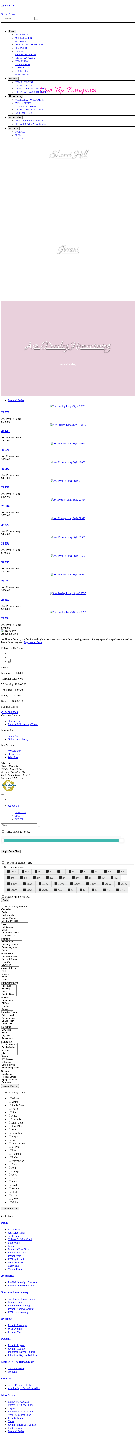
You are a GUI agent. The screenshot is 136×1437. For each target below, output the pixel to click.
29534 (5, 506)
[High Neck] (9, 1035)
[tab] (71, 805)
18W (45, 883)
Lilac (14, 1140)
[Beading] (8, 988)
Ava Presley (14, 1229)
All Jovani (13, 1236)
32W (29, 889)
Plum (14, 1164)
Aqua (14, 1115)
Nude (14, 1181)
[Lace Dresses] (10, 935)
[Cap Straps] (9, 1074)
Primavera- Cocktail (18, 1401)
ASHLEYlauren (16, 1232)
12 (109, 871)
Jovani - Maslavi (16, 1332)
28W (124, 883)
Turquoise (16, 1119)
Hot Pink (16, 1153)
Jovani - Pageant (16, 1345)
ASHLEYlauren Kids (19, 1385)
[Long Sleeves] (11, 1065)
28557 (5, 599)
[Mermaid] (9, 1050)
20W (61, 883)
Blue (13, 1129)
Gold (14, 1185)
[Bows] (8, 991)
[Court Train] (8, 1023)
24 (64, 877)
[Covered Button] (10, 956)
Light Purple (18, 1143)
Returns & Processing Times (23, 724)
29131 (5, 487)
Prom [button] (4, 1222)
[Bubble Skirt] (11, 942)
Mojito (14, 1101)
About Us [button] (13, 805)
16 (12, 877)
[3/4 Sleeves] (11, 1062)
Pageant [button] (5, 1338)
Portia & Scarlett (16, 1262)
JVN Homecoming (18, 1312)
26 (77, 877)
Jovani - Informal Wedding (22, 1424)
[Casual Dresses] (14, 918)
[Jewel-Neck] (9, 1038)
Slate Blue (16, 1126)
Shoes (11, 1421)
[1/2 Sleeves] (11, 1059)
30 (103, 877)
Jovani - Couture (16, 1348)
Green (14, 1108)
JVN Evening (15, 1328)
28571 (5, 412)
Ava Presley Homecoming (68, 346)
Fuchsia (15, 1157)
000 (13, 871)
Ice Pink (15, 1147)
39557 (5, 562)
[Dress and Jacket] (10, 932)
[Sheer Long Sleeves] (11, 1067)
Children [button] (6, 1378)
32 (116, 877)
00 (27, 871)
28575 (5, 581)
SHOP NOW (8, 14)
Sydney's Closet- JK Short (21, 1411)
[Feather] (7, 1006)
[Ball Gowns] (10, 927)
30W (14, 889)
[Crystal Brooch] (8, 994)
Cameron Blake (16, 1368)
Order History (15, 754)
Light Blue (17, 1122)
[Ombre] (5, 979)
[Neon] (5, 976)
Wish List (13, 757)
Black (14, 1192)
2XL (122, 889)
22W (77, 883)
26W (108, 883)
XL (108, 889)
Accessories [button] (7, 1275)
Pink (13, 1150)
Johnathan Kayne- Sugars (21, 1352)
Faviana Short (15, 1302)
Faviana (12, 1246)
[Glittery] (5, 971)
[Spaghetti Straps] (9, 1079)
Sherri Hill (68, 154)
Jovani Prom (14, 1255)
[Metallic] (5, 974)
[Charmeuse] (7, 1000)
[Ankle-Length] (8, 1015)
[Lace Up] (10, 962)
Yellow (15, 1098)
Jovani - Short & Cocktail (21, 1308)
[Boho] (10, 930)
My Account (14, 750)
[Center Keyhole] (11, 947)
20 (38, 877)
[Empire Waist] (9, 1047)
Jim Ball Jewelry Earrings (21, 1285)
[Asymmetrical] (8, 1018)
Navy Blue (17, 1133)
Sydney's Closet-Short (19, 1414)
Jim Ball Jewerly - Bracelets (22, 1282)
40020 (5, 450)
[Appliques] (8, 986)
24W (93, 883)
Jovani (68, 249)
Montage (12, 1371)
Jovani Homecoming (19, 1305)
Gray (14, 1195)
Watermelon (17, 1160)
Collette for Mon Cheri (20, 1239)
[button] (12, 31)
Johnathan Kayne (17, 1252)
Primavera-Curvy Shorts (20, 1404)
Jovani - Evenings (17, 1325)
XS (60, 889)
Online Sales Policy (18, 739)
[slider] (121, 840)
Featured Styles (16, 400)
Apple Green (18, 1105)
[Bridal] (14, 912)
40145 (5, 431)
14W (14, 883)
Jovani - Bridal (15, 1418)
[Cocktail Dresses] (14, 921)
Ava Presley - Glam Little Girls (24, 1388)
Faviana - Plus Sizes (18, 1249)
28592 (5, 618)
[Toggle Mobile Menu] (2, 794)
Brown (15, 1188)
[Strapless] (9, 1082)
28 (90, 877)
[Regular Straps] (9, 1077)
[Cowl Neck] (9, 1030)
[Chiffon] (7, 1003)
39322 (5, 525)
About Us (13, 736)
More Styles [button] (8, 1395)
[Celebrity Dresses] (11, 944)
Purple (14, 1136)
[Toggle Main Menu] (2, 6)
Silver (14, 1199)
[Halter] (9, 1032)
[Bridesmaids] (14, 915)
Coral (14, 1174)
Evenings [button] (6, 1318)
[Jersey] (7, 1009)
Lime (14, 1112)
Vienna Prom (15, 1269)
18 (25, 877)
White (14, 1202)
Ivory (14, 1178)
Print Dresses (15, 1428)
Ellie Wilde (14, 1242)
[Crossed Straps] (10, 959)
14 (122, 871)
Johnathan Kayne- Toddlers (22, 1355)
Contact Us (14, 721)
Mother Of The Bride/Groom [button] (17, 1361)
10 (96, 871)
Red (13, 1167)
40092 (5, 468)
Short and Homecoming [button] (14, 1292)
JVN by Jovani (16, 1259)
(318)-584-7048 (9, 712)
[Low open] (10, 965)
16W (29, 883)
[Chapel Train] (8, 1021)
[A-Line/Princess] (9, 1044)
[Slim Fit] (9, 1053)
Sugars (11, 1408)
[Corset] (11, 950)
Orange (15, 1171)
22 (51, 877)
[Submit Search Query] (39, 826)
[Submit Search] (36, 19)
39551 (5, 543)
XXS (45, 889)
